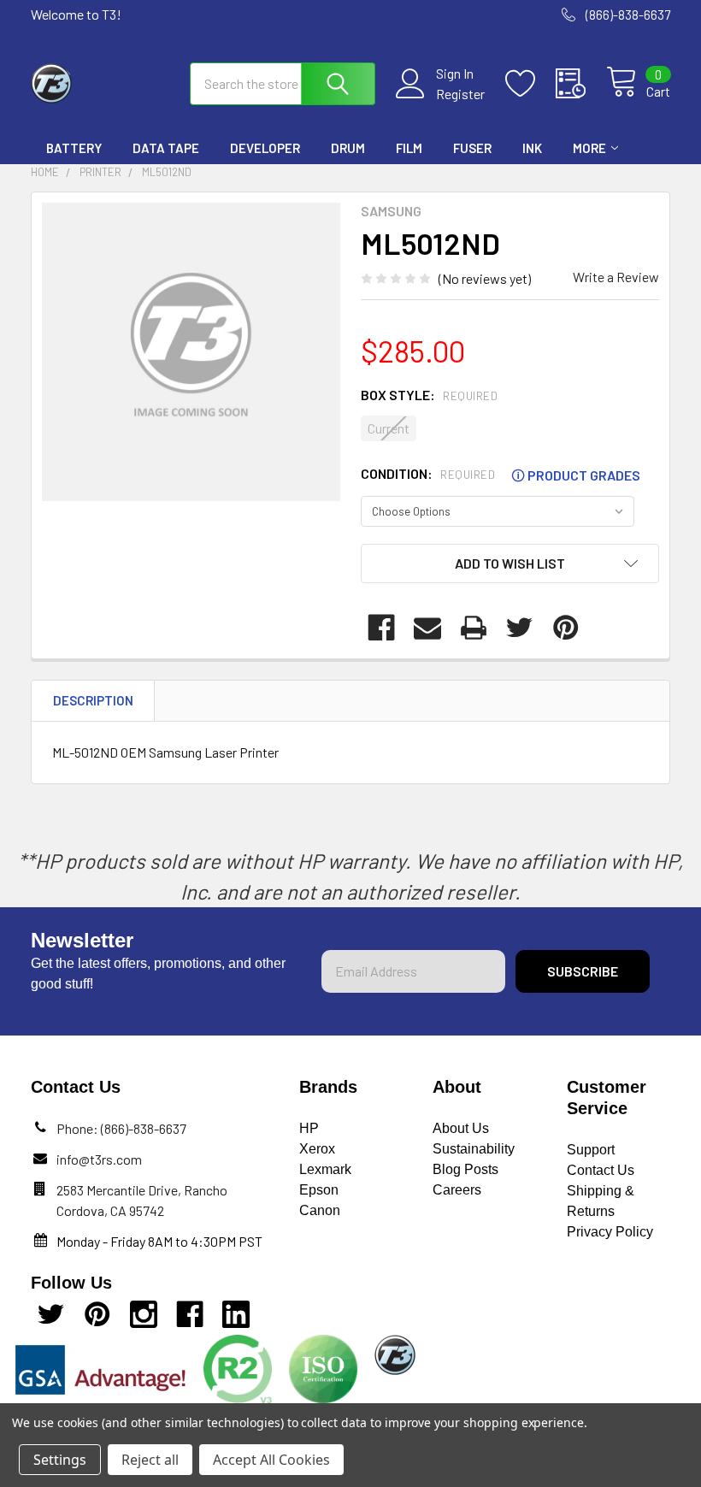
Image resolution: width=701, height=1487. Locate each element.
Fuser (472, 148)
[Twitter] (519, 627)
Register (460, 94)
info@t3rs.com (99, 1159)
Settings (59, 1459)
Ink (532, 148)
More (589, 148)
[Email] (427, 627)
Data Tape (166, 148)
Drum (348, 148)
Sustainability (474, 1149)
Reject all (150, 1459)
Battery (74, 148)
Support (591, 1149)
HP (309, 1128)
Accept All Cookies (271, 1459)
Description (93, 700)
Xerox (317, 1149)
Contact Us (600, 1170)
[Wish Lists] (530, 83)
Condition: (500, 474)
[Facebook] (381, 627)
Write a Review (616, 276)
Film (409, 148)
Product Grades (575, 475)
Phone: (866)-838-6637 (121, 1128)
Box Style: (429, 395)
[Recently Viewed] (581, 83)
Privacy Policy (610, 1231)
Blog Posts (465, 1169)
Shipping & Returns (600, 1201)
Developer (265, 148)
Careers (457, 1190)
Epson (319, 1190)
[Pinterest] (565, 627)
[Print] (473, 627)
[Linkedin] (235, 1314)
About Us (461, 1128)
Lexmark (325, 1169)
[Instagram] (143, 1314)
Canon (319, 1210)
